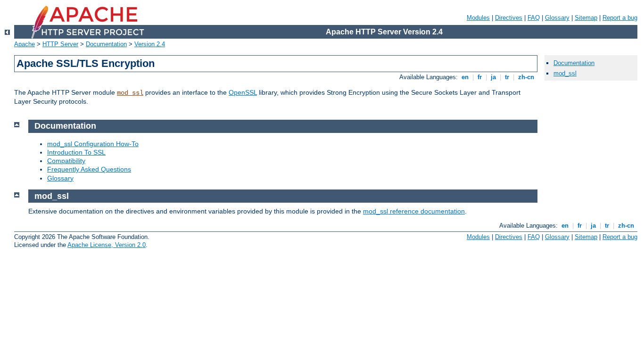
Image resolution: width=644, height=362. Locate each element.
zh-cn (526, 77)
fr (480, 77)
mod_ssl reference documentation (414, 211)
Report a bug (620, 17)
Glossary (557, 17)
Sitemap (586, 17)
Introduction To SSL (76, 152)
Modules (478, 17)
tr (507, 77)
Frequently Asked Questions (89, 169)
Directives (508, 17)
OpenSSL (243, 92)
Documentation (106, 44)
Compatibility (66, 161)
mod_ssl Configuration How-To (93, 144)
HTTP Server (60, 44)
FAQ (534, 17)
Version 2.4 (149, 44)
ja (493, 77)
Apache (24, 44)
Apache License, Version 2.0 (106, 244)
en (465, 77)
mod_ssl (130, 93)
